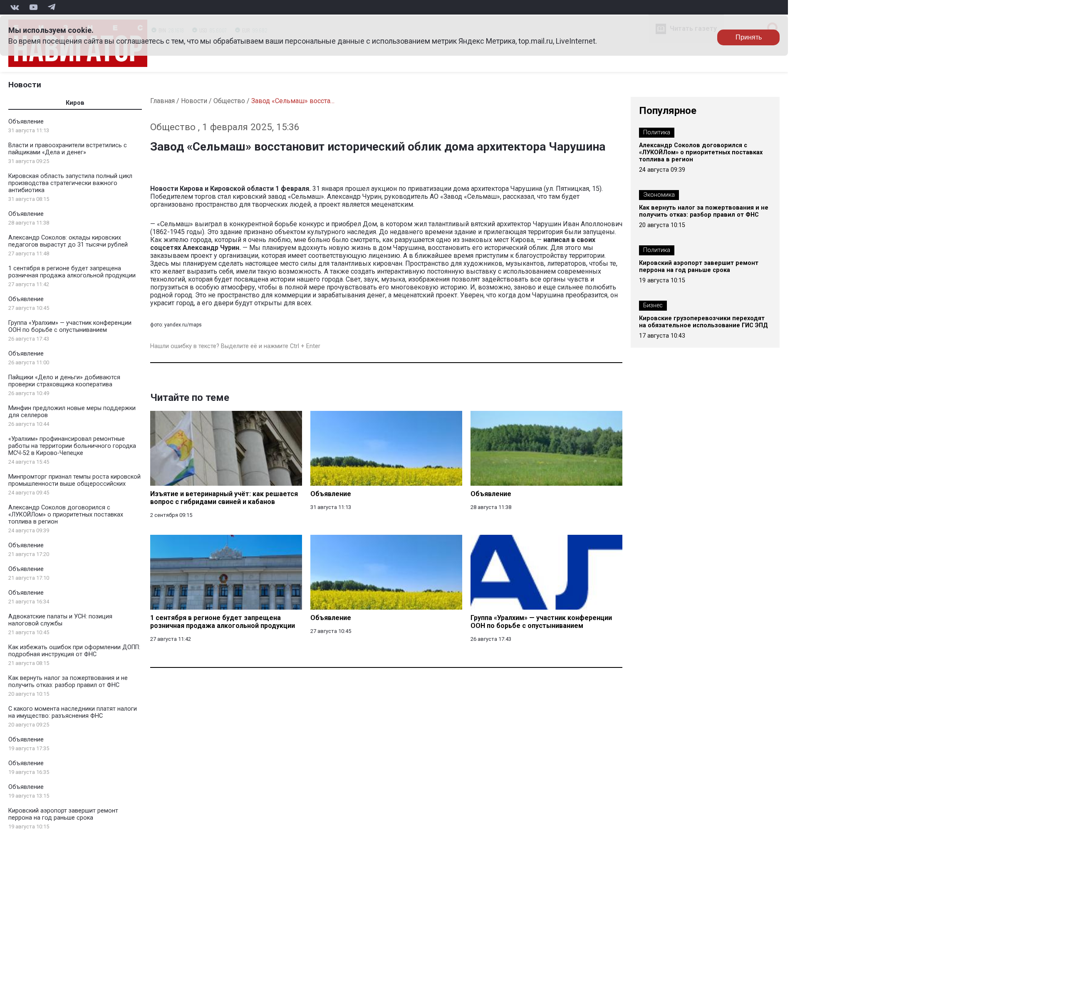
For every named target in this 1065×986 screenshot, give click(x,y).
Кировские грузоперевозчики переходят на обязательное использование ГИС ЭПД (703, 322)
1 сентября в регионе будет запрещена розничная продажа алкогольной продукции (72, 272)
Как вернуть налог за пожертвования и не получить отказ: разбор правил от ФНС (68, 682)
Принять (749, 37)
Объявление (26, 121)
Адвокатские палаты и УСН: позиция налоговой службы (60, 620)
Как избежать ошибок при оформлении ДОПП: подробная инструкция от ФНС (74, 651)
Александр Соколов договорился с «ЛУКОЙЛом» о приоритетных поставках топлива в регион (65, 514)
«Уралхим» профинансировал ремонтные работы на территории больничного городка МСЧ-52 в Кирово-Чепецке (72, 446)
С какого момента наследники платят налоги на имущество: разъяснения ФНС (72, 712)
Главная (162, 101)
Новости (24, 84)
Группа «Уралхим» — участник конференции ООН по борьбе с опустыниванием (69, 326)
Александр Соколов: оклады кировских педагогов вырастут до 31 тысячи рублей (68, 241)
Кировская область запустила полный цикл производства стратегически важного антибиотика (70, 183)
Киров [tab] (75, 102)
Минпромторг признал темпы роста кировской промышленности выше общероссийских (74, 480)
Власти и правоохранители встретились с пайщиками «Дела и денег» (67, 149)
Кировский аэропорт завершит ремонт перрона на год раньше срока (63, 814)
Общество (229, 101)
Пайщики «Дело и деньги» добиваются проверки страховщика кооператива (64, 381)
